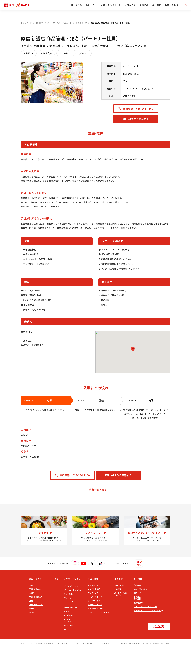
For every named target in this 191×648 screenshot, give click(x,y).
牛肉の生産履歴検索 (45, 643)
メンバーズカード (95, 597)
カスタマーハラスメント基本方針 (147, 610)
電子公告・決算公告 (138, 598)
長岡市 (32, 593)
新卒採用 (117, 585)
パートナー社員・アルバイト (59, 22)
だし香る (67, 598)
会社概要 (137, 585)
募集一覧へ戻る (98, 489)
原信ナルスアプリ (95, 604)
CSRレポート (139, 593)
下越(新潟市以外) (36, 589)
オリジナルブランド (111, 5)
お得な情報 (130, 5)
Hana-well (68, 601)
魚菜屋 (66, 611)
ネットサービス (94, 600)
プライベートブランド (73, 590)
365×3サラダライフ (69, 620)
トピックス (91, 5)
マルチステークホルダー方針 (145, 606)
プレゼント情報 (94, 589)
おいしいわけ (69, 594)
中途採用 (117, 589)
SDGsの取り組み (141, 589)
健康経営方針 (139, 603)
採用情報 (144, 5)
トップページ (26, 22)
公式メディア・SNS (96, 608)
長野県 (32, 608)
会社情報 (156, 5)
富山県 (32, 612)
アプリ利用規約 (103, 643)
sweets (67, 629)
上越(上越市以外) (36, 604)
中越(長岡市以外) (36, 597)
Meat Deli (68, 625)
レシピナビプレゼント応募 (98, 612)
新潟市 (32, 585)
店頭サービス (93, 593)
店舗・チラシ (75, 5)
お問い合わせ (171, 5)
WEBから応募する (138, 119)
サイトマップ (63, 643)
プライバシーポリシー (82, 643)
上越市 (32, 600)
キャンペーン (93, 585)
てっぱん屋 (68, 615)
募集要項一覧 (81, 22)
